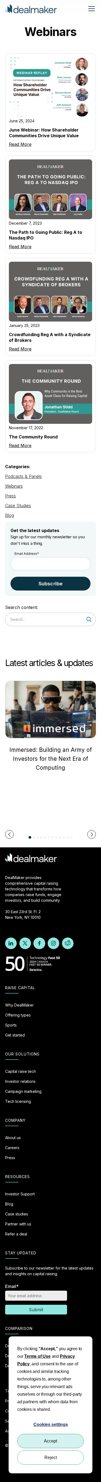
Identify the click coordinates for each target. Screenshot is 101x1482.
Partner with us (18, 1224)
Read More (20, 144)
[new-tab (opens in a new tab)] (11, 943)
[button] (90, 8)
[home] (31, 8)
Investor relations (20, 1081)
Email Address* (27, 554)
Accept (50, 1441)
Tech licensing (18, 1101)
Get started (15, 1035)
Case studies (16, 1214)
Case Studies (18, 505)
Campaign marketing (23, 1091)
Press (10, 496)
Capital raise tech (20, 1071)
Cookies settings (50, 1424)
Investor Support (20, 1194)
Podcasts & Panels (23, 476)
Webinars (14, 486)
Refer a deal (16, 1234)
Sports (11, 1025)
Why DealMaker (19, 1005)
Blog (9, 515)
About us (13, 1137)
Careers (12, 1147)
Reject (50, 1457)
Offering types (18, 1015)
